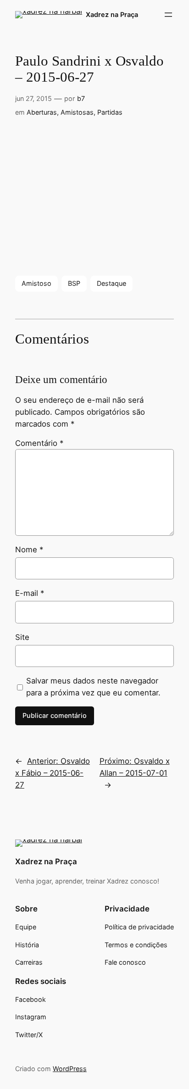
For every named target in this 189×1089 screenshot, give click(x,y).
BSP (74, 283)
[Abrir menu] (168, 14)
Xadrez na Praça (112, 14)
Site (22, 637)
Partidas (109, 112)
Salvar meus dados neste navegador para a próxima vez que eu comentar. (93, 686)
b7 (81, 98)
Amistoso (36, 283)
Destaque (111, 283)
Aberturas (42, 112)
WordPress (70, 1068)
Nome (29, 549)
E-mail (29, 593)
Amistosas (77, 112)
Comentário (39, 443)
